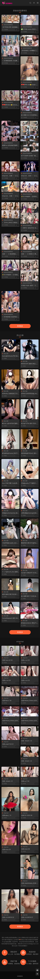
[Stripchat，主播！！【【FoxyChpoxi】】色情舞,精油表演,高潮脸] (10, 166)
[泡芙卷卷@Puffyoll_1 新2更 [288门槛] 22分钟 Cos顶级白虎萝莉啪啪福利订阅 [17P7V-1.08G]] (29, 439)
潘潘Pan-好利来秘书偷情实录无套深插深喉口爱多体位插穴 (10, 145)
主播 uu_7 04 (25, 781)
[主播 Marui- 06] (10, 691)
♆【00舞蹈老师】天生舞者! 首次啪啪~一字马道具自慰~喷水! (10, 61)
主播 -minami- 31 (7, 781)
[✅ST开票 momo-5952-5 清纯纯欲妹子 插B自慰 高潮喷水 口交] (29, 20)
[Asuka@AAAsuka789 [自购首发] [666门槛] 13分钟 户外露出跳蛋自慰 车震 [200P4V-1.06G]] (10, 345)
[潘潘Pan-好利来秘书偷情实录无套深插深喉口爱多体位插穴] (10, 131)
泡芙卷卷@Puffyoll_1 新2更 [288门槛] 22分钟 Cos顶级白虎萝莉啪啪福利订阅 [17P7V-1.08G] (29, 453)
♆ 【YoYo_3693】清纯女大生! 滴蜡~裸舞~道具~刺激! (10, 223)
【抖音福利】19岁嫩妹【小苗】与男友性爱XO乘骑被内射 (29, 50)
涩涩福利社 (7, 3)
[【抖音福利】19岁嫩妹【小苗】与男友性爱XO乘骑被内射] (29, 40)
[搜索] (30, 3)
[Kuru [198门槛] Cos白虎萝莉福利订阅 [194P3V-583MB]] (10, 469)
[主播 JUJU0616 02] (10, 901)
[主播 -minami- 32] (29, 752)
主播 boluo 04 (25, 849)
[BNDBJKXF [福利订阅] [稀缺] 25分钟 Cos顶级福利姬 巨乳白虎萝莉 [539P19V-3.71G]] (29, 349)
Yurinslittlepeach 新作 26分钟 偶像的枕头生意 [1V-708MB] (10, 618)
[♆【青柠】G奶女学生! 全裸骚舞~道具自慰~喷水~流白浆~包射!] (29, 213)
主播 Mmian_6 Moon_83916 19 (10, 721)
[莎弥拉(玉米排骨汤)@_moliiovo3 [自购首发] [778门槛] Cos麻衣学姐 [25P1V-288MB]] (29, 379)
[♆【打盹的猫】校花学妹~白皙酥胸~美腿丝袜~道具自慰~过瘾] (10, 302)
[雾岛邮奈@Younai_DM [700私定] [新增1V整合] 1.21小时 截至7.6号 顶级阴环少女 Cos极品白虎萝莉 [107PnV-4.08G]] (10, 439)
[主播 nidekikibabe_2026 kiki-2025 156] (29, 867)
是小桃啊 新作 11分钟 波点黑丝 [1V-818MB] (29, 596)
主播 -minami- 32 (26, 761)
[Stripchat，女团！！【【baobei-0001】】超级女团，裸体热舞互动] (29, 166)
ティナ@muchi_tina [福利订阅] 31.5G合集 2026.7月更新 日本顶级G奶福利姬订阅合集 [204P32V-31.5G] (10, 572)
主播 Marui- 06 (6, 700)
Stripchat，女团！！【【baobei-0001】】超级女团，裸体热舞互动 (29, 176)
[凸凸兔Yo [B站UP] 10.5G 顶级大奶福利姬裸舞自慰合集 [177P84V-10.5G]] (29, 559)
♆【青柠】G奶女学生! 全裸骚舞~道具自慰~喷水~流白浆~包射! (29, 228)
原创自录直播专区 (8, 24)
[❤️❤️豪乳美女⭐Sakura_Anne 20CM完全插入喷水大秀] (10, 95)
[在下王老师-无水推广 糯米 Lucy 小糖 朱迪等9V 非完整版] (29, 136)
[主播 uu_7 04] (29, 772)
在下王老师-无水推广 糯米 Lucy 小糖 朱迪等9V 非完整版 (29, 156)
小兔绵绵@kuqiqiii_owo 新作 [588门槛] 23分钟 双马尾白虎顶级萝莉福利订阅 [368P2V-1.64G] (10, 543)
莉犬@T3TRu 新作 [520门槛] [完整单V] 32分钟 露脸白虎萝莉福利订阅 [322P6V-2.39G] (29, 423)
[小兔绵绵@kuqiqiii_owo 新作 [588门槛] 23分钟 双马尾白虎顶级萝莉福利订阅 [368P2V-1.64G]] (10, 529)
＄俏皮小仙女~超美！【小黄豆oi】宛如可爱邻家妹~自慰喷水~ (29, 285)
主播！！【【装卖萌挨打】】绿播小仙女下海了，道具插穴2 (10, 254)
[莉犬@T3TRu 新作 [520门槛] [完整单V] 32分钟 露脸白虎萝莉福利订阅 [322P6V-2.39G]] (29, 409)
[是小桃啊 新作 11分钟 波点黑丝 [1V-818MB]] (29, 585)
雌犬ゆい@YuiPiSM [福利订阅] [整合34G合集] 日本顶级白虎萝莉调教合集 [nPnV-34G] (10, 423)
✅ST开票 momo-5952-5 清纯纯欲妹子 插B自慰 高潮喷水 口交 (29, 29)
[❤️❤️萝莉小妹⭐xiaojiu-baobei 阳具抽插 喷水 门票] (29, 68)
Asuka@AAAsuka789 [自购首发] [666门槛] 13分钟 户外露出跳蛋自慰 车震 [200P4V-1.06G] (10, 356)
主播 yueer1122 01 (8, 744)
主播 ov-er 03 (25, 680)
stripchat (6, 658)
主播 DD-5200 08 (26, 815)
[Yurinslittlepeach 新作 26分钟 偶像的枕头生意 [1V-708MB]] (10, 608)
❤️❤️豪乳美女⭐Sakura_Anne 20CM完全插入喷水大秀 (10, 105)
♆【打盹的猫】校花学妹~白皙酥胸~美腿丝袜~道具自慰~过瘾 (10, 317)
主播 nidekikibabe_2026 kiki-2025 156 (29, 883)
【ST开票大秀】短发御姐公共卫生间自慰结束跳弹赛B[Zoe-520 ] (10, 27)
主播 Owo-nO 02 (7, 660)
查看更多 (20, 326)
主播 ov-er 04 (6, 680)
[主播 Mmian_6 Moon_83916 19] (10, 711)
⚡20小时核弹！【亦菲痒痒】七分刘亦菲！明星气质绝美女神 (29, 196)
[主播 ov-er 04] (10, 671)
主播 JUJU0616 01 (27, 917)
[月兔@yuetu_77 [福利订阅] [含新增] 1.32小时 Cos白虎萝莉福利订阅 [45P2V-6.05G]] (29, 469)
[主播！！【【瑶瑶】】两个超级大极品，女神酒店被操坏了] (29, 242)
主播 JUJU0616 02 (8, 917)
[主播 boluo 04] (29, 833)
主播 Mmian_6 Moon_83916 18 (29, 721)
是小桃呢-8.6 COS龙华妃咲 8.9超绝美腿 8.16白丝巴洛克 (29, 115)
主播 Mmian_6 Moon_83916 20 (29, 700)
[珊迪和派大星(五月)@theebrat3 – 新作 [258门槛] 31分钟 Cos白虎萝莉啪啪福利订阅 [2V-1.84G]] (29, 529)
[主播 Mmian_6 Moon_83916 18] (29, 711)
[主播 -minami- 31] (10, 772)
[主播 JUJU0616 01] (29, 901)
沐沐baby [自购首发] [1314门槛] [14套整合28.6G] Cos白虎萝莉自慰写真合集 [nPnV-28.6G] (10, 393)
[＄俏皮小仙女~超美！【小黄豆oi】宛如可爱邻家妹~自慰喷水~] (29, 270)
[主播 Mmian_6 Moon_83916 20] (29, 691)
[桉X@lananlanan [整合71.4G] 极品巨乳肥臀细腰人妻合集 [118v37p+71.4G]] (29, 610)
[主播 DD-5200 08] (29, 799)
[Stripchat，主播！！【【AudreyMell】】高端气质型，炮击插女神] (10, 186)
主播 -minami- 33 (26, 741)
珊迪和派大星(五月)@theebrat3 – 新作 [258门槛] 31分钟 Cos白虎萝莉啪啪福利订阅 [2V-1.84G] (29, 543)
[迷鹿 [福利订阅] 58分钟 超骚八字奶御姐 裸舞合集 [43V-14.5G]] (10, 584)
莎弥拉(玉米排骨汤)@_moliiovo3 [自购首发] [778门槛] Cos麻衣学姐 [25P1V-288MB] (29, 393)
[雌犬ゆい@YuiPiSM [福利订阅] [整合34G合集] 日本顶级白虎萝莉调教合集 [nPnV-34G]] (10, 409)
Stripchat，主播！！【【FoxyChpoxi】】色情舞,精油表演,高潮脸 (10, 176)
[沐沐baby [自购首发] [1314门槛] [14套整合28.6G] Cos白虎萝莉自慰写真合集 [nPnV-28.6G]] (10, 379)
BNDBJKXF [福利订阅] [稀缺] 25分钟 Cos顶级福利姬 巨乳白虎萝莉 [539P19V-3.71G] (29, 364)
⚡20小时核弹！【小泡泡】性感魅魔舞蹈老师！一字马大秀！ (10, 275)
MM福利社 (20, 976)
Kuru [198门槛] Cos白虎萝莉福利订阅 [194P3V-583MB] (10, 483)
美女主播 (6, 353)
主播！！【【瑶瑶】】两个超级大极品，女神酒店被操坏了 (29, 254)
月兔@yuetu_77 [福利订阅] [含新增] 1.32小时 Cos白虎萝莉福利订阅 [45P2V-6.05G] (29, 483)
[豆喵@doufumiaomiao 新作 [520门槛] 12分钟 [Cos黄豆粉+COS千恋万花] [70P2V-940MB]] (10, 499)
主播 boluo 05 (6, 849)
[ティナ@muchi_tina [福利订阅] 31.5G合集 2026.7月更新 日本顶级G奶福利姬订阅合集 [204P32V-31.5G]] (10, 558)
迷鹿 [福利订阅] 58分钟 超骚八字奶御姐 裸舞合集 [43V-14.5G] (10, 594)
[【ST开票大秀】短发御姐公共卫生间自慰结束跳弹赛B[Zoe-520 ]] (10, 19)
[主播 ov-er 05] (29, 651)
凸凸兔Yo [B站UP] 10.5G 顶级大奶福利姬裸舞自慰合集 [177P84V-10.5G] (29, 573)
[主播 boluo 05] (10, 833)
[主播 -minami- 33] (29, 731)
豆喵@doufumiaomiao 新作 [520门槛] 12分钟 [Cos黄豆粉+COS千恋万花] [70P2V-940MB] (10, 513)
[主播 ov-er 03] (29, 671)
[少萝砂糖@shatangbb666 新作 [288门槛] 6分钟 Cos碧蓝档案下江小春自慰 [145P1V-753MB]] (29, 499)
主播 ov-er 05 (25, 660)
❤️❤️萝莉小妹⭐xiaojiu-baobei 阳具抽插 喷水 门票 (29, 85)
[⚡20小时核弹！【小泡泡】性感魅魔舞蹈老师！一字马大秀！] (10, 265)
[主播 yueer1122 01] (10, 733)
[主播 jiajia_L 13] (10, 799)
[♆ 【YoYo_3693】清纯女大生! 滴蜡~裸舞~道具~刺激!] (10, 210)
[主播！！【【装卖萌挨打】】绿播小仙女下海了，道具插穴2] (10, 242)
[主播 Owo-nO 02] (10, 651)
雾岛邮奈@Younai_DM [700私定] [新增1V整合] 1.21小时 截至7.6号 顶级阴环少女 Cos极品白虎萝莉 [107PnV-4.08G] (10, 453)
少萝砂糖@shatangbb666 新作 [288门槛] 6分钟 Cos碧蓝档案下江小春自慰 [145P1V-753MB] (29, 513)
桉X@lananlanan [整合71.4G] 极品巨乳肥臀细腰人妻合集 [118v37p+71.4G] (29, 623)
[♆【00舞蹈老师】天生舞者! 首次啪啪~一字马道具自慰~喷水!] (10, 45)
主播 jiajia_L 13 (6, 815)
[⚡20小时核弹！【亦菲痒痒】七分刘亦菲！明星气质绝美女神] (29, 186)
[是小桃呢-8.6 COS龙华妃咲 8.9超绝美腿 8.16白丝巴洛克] (29, 100)
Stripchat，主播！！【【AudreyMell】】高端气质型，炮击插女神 (10, 196)
